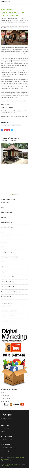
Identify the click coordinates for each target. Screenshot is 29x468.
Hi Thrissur (6, 395)
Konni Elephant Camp (6, 252)
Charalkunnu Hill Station (7, 227)
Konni (2, 247)
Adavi (2, 207)
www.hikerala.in (5, 459)
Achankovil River (5, 202)
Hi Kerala (5, 393)
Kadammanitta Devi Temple (8, 237)
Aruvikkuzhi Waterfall (6, 222)
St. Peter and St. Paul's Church (8, 287)
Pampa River (4, 272)
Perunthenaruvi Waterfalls (7, 277)
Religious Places (16, 125)
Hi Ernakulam (6, 398)
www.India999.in (5, 465)
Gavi (2, 232)
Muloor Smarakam (5, 267)
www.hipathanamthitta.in (17, 457)
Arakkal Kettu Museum (6, 212)
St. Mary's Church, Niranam (8, 282)
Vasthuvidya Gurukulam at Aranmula (10, 292)
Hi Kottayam (6, 401)
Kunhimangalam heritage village (9, 257)
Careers (3, 431)
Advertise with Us (5, 429)
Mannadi (3, 262)
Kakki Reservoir (4, 242)
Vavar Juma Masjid (6, 296)
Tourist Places (5, 125)
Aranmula (3, 217)
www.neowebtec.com (14, 464)
